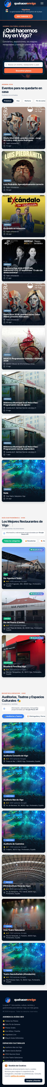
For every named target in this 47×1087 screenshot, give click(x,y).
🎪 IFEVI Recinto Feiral (11, 1054)
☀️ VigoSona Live (9, 1035)
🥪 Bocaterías (30, 541)
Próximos (7, 101)
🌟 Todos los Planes (10, 1021)
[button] (23, 128)
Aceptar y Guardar (33, 1080)
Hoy (18, 101)
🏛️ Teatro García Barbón (12, 1051)
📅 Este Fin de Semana (11, 1024)
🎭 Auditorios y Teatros (13, 716)
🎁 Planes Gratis (9, 1028)
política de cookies (18, 1076)
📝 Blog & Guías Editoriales (13, 1038)
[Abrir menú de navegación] (42, 3)
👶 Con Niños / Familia (11, 1031)
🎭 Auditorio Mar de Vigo (12, 1047)
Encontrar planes (23, 71)
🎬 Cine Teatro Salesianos (13, 1057)
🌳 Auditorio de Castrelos (12, 1061)
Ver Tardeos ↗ (23, 16)
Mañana (28, 101)
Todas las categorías (12, 541)
